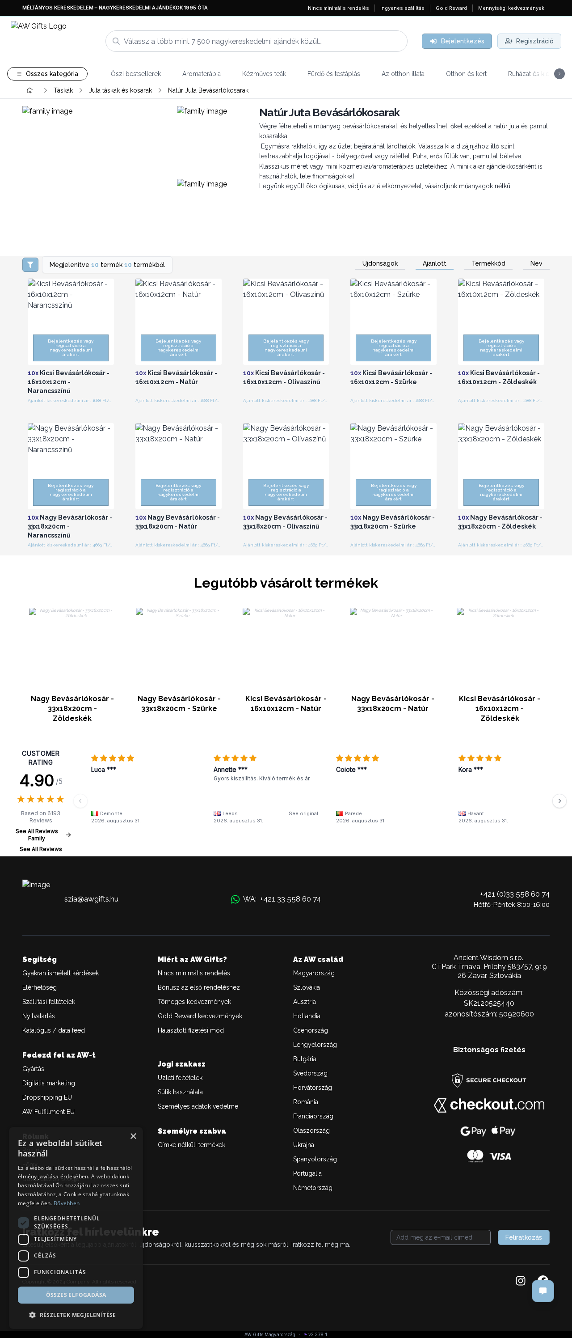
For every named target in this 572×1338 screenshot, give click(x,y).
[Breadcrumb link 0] (30, 90)
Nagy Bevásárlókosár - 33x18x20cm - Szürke (179, 703)
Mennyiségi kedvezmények (511, 8)
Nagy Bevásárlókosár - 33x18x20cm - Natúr (392, 703)
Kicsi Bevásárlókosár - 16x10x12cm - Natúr (286, 703)
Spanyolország (315, 1159)
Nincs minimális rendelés (338, 8)
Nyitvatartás (38, 1016)
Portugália (307, 1173)
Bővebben (67, 1203)
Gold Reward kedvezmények (200, 1016)
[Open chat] (543, 1291)
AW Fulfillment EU (48, 1111)
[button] (76, 1314)
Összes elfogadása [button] (76, 1295)
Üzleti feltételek (180, 1077)
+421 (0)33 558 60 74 (515, 893)
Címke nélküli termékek (191, 1144)
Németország (312, 1187)
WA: (282, 898)
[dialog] (76, 1228)
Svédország (310, 1073)
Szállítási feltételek (48, 1001)
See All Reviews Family (37, 835)
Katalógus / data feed (53, 1030)
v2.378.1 (318, 1334)
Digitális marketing (48, 1083)
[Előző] (80, 801)
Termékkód (488, 263)
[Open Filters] (30, 265)
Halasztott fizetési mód (191, 1030)
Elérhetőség (39, 987)
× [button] (133, 1136)
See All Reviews (41, 849)
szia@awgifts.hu (91, 898)
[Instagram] (520, 1281)
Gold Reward (451, 8)
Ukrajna (303, 1144)
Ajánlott (434, 263)
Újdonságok (380, 263)
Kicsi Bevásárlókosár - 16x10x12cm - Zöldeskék (499, 708)
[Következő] (559, 801)
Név (536, 263)
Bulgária (304, 1059)
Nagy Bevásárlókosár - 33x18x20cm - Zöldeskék (72, 708)
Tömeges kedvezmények (194, 1001)
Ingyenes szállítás (402, 8)
